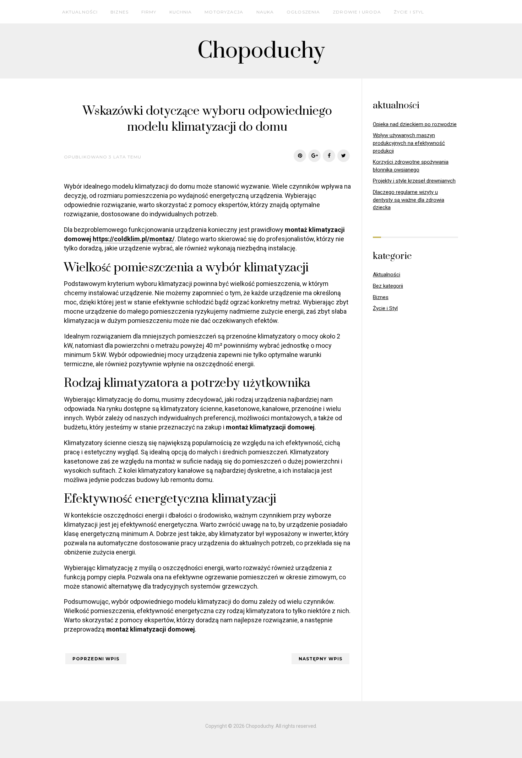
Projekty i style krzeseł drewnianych (414, 181)
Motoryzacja (224, 12)
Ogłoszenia (303, 12)
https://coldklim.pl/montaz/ (134, 239)
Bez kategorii (388, 286)
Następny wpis (320, 658)
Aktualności (80, 12)
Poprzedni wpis (95, 658)
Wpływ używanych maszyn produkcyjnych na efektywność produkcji (409, 143)
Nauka (265, 12)
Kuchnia (180, 12)
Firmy (149, 12)
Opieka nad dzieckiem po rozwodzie (415, 124)
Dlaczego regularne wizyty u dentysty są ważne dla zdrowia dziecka (408, 200)
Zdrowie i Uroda (357, 12)
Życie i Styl (409, 12)
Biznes (119, 12)
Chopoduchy (261, 51)
